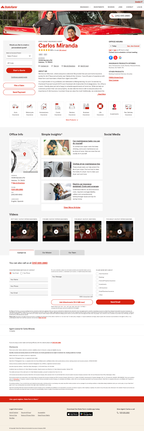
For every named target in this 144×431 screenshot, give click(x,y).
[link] (9, 7)
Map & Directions (19, 183)
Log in (139, 7)
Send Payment (19, 92)
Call (110, 50)
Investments (99, 7)
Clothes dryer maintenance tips (86, 164)
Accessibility (41, 412)
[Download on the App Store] (73, 414)
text (115, 50)
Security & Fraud (26, 412)
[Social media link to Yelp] (115, 58)
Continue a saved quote (19, 77)
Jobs (120, 7)
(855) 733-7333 (42, 317)
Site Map (11, 418)
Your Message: (57, 276)
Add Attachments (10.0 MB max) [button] (72, 302)
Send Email (115, 302)
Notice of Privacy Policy (28, 415)
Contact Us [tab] (21, 253)
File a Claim (19, 86)
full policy (16, 379)
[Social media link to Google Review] (120, 58)
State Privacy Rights (44, 415)
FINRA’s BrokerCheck (116, 77)
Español (137, 2)
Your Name (14, 279)
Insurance (84, 7)
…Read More (101, 94)
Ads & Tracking (13, 412)
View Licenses (114, 80)
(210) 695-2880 (17, 189)
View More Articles (72, 207)
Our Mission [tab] (47, 253)
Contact (129, 7)
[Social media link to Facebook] (111, 58)
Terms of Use (13, 415)
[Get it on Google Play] (86, 414)
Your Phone (26, 273)
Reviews (111, 7)
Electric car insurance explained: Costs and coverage (86, 185)
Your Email (15, 273)
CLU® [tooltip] (45, 54)
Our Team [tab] (72, 253)
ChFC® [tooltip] (40, 54)
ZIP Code (10, 63)
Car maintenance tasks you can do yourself (86, 142)
